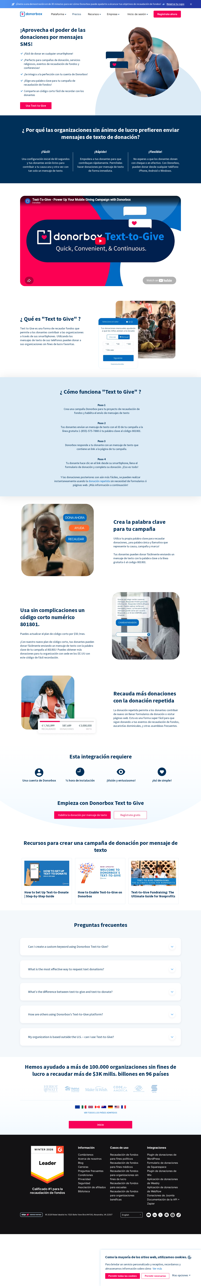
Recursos (93, 14)
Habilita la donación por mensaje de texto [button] (82, 815)
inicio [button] (100, 1124)
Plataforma (57, 14)
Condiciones (85, 1175)
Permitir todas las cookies (122, 1276)
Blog (80, 1162)
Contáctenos (85, 1154)
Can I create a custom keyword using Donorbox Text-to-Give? (68, 946)
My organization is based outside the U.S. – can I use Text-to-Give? (71, 1037)
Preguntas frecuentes (90, 1170)
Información (86, 1147)
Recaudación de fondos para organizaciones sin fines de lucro (124, 1175)
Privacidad (84, 1179)
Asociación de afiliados (92, 1187)
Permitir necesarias (155, 1276)
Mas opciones (180, 1275)
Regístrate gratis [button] (130, 815)
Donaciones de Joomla (160, 1195)
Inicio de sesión (137, 14)
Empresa (112, 14)
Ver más (157, 1268)
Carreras (83, 1166)
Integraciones (156, 1147)
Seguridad (84, 1183)
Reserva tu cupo (175, 3)
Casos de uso (119, 1147)
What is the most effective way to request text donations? (66, 969)
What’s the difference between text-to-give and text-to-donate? (70, 992)
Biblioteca (84, 1191)
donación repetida (99, 481)
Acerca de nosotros (89, 1158)
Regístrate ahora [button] (167, 14)
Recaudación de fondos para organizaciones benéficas (124, 1195)
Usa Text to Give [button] (36, 105)
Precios (76, 14)
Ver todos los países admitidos (100, 1112)
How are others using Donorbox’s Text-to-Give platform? (65, 1014)
